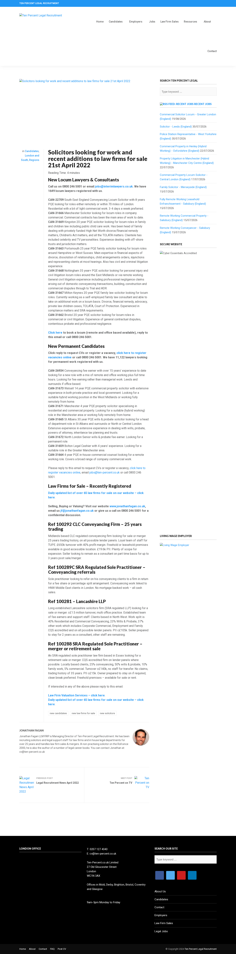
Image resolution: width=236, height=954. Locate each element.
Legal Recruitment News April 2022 (57, 782)
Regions (34, 160)
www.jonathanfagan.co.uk (127, 506)
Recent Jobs (203, 104)
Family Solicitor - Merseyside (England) (183, 187)
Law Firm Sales (169, 21)
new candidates (58, 713)
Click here (55, 332)
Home (100, 21)
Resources (190, 21)
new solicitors (107, 713)
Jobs (152, 21)
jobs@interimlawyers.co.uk (114, 186)
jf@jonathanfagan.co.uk (77, 510)
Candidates (116, 21)
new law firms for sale (83, 713)
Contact (212, 51)
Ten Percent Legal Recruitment (201, 949)
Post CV (62, 949)
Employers (135, 21)
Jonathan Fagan (31, 730)
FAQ (52, 949)
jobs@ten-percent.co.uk (104, 472)
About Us (160, 891)
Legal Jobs (161, 931)
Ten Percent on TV (121, 782)
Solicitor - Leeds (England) (176, 126)
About (207, 21)
